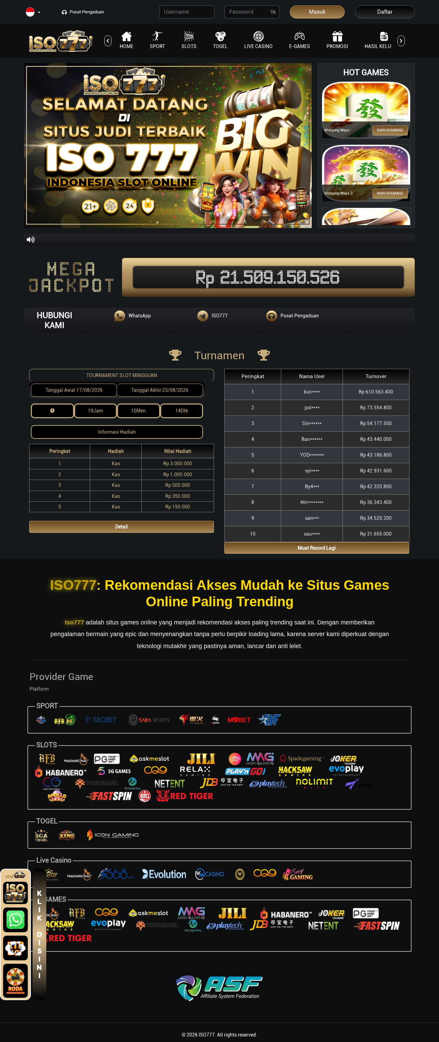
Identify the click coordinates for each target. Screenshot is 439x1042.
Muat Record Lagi (317, 548)
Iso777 (74, 622)
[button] (33, 12)
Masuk (317, 12)
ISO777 (73, 585)
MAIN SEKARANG (390, 130)
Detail (121, 526)
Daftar (385, 12)
